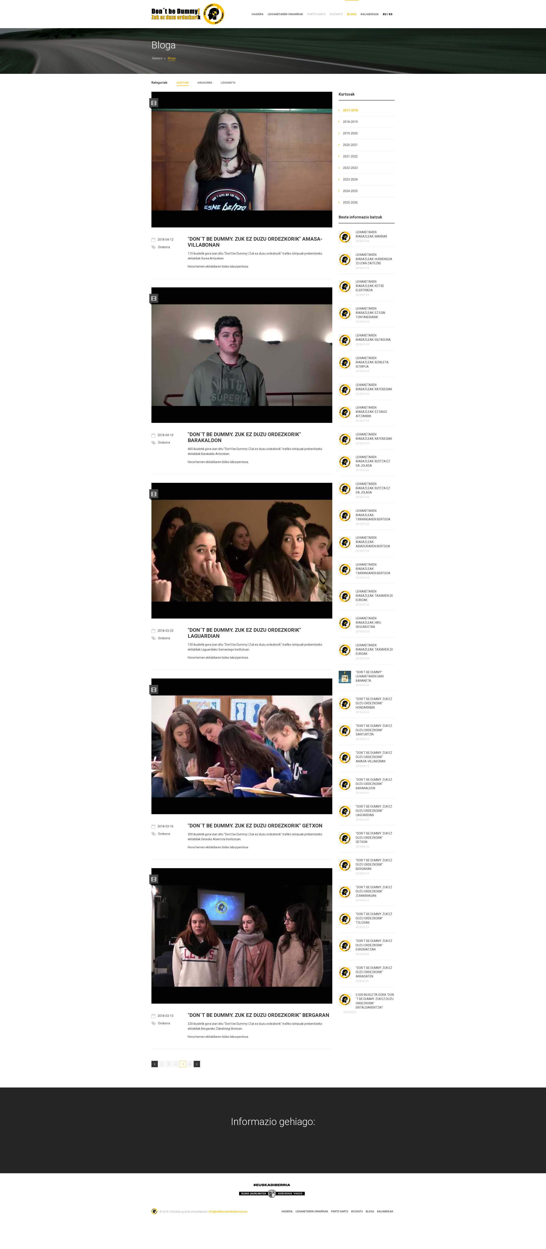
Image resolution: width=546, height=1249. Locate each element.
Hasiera (157, 58)
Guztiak (183, 82)
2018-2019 (350, 122)
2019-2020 (350, 133)
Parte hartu (339, 1211)
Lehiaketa (228, 82)
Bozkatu (357, 1211)
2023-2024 (350, 179)
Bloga (351, 14)
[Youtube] (266, 1147)
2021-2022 (350, 156)
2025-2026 (350, 202)
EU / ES (387, 14)
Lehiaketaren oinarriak (285, 14)
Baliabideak (370, 14)
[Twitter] (252, 1147)
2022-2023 (350, 168)
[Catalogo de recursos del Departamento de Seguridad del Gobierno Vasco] (280, 1147)
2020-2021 (350, 145)
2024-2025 (350, 191)
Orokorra (204, 82)
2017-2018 (350, 110)
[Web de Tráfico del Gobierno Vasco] (293, 1147)
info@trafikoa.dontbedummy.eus (228, 1211)
